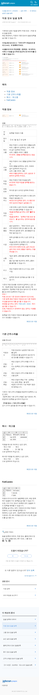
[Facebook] (3, 541)
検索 (32, 4)
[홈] (8, 3)
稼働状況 (35, 4)
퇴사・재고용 (12, 97)
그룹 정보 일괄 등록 (10, 632)
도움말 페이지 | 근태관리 (10, 11)
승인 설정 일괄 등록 (10, 639)
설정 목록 (24, 11)
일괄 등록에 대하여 (9, 619)
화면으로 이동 (32, 321)
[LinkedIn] (9, 541)
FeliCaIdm (10, 100)
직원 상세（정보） (25, 304)
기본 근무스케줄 (13, 94)
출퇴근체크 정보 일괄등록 (12, 645)
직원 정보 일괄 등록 (10, 626)
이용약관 (5, 685)
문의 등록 (30, 570)
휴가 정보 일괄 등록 (10, 652)
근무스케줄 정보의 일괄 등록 (13, 658)
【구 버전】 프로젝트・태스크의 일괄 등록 (17, 665)
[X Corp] (6, 541)
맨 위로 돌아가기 (30, 576)
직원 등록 (6, 589)
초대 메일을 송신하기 (10, 595)
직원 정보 (10, 91)
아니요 (26, 556)
